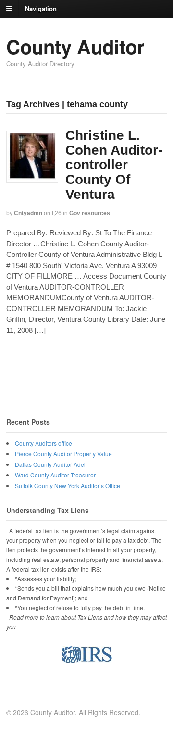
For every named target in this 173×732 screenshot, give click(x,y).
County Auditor (75, 46)
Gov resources (89, 213)
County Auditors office (43, 443)
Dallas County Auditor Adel (50, 464)
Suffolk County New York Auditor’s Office (67, 485)
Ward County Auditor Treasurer (55, 475)
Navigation (41, 7)
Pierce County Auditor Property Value (63, 454)
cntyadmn (28, 213)
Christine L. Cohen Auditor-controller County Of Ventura (113, 165)
